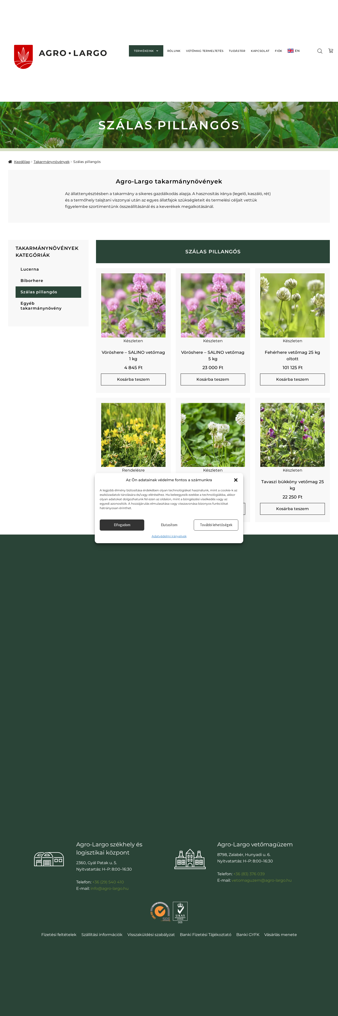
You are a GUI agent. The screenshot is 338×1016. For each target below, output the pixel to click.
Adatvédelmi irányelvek (169, 536)
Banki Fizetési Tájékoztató (205, 934)
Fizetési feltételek (58, 934)
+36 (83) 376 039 (249, 874)
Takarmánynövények (52, 161)
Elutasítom (169, 524)
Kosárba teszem (133, 379)
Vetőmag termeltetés (204, 51)
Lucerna (30, 269)
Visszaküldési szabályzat (151, 934)
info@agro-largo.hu (110, 888)
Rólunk (174, 51)
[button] (235, 480)
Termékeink (144, 51)
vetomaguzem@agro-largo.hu (262, 880)
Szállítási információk (101, 934)
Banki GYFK (247, 934)
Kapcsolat (260, 51)
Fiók (278, 51)
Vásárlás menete (280, 934)
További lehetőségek (216, 524)
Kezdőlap (22, 161)
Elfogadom (122, 524)
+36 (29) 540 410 (108, 882)
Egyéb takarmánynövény (41, 306)
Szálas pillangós (39, 292)
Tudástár (237, 51)
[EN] (291, 51)
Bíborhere (32, 280)
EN (297, 51)
